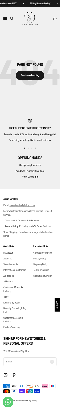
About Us (7, 258)
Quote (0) (57, 305)
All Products (8, 275)
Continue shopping (30, 75)
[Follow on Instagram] (5, 375)
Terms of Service (41, 269)
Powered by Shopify (29, 400)
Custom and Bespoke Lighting (13, 289)
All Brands (7, 281)
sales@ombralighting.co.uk (22, 205)
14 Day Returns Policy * (40, 3)
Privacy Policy (39, 258)
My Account (8, 252)
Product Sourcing (11, 327)
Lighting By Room (11, 302)
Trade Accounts (10, 264)
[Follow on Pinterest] (14, 375)
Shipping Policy (40, 264)
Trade (6, 296)
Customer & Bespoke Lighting (13, 319)
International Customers (14, 269)
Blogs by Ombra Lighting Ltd (14, 310)
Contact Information (42, 252)
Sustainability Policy (42, 275)
